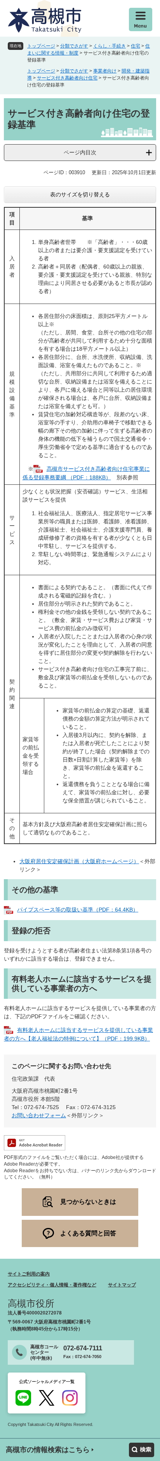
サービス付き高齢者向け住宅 (67, 78)
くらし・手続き (109, 46)
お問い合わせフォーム (39, 1115)
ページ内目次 (80, 152)
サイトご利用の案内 (29, 1274)
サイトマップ (122, 1285)
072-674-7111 (82, 1348)
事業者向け (105, 71)
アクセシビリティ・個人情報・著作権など (52, 1285)
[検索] (141, 1450)
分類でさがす (74, 46)
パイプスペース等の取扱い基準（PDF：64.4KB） (77, 909)
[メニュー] (140, 19)
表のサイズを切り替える (80, 194)
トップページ (41, 46)
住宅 (135, 46)
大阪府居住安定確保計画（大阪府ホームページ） (79, 861)
